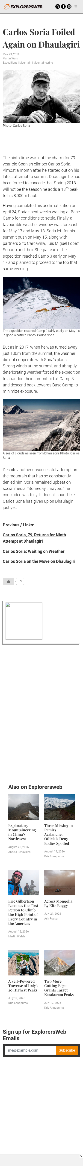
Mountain (25, 62)
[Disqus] (41, 713)
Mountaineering (43, 62)
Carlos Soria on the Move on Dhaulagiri (39, 561)
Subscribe (67, 1050)
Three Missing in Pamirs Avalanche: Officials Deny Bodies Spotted (58, 834)
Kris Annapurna (54, 856)
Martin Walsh (11, 58)
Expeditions (10, 62)
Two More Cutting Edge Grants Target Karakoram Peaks (59, 988)
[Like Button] (8, 581)
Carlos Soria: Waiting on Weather (34, 551)
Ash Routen (51, 918)
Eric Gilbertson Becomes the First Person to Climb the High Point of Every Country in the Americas (23, 912)
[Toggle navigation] (75, 6)
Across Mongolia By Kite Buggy (58, 903)
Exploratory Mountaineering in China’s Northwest (22, 832)
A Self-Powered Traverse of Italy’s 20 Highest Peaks (23, 985)
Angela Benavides (19, 852)
